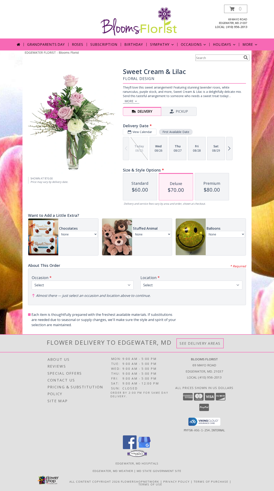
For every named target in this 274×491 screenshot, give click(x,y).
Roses (77, 44)
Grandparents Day (46, 44)
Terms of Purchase (211, 482)
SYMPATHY (160, 44)
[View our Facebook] (130, 448)
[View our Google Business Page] (144, 448)
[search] (245, 57)
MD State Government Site (159, 471)
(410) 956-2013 (236, 27)
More (248, 44)
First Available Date (175, 132)
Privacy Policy (176, 482)
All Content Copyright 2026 (94, 482)
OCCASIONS (191, 44)
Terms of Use (150, 484)
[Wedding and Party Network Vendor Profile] (137, 456)
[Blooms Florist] (139, 21)
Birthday (133, 44)
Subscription (104, 44)
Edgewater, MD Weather (113, 471)
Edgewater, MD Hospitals (137, 463)
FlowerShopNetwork (140, 482)
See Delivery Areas (200, 343)
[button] (235, 9)
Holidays (222, 44)
